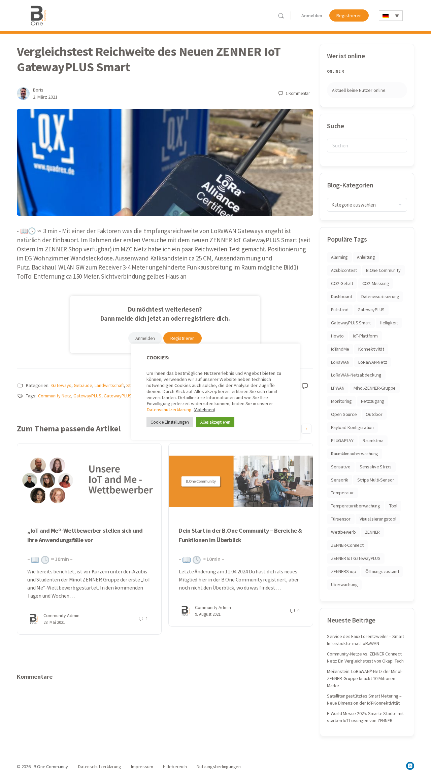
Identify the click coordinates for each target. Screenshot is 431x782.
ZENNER (372, 532)
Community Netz (54, 396)
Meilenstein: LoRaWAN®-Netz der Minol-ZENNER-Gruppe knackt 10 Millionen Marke (364, 678)
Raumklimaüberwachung (354, 454)
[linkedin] (410, 766)
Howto (337, 336)
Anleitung (366, 257)
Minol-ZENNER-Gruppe (375, 388)
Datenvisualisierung (380, 296)
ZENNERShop (343, 571)
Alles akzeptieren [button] (215, 422)
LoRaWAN (340, 362)
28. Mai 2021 (54, 622)
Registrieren (349, 15)
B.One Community (383, 270)
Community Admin (61, 615)
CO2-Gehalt (342, 283)
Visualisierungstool (378, 519)
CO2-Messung (375, 283)
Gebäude (83, 385)
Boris (38, 90)
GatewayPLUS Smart (124, 396)
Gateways (61, 385)
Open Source (344, 414)
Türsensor (341, 519)
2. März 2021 (45, 97)
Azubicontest (344, 270)
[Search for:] (367, 145)
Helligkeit (389, 323)
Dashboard (341, 296)
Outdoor (374, 414)
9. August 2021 (208, 614)
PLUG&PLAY (342, 440)
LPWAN (337, 388)
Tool (393, 506)
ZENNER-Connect (347, 545)
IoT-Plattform (365, 336)
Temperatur (342, 493)
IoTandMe (340, 349)
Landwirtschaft (109, 385)
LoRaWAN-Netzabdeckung (356, 375)
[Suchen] (281, 15)
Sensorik (339, 480)
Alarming (339, 257)
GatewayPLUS (87, 396)
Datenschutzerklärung (169, 409)
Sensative (341, 467)
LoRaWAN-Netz (372, 362)
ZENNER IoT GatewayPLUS (355, 558)
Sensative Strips (376, 467)
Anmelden (311, 15)
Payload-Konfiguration (352, 427)
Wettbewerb (343, 532)
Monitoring (341, 401)
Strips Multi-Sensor (375, 480)
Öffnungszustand (382, 571)
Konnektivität (371, 349)
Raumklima (373, 440)
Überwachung (344, 584)
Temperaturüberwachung (355, 506)
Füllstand (340, 310)
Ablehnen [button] (204, 409)
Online (335, 71)
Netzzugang (373, 401)
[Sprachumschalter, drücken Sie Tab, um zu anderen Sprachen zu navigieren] (391, 15)
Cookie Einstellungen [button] (170, 422)
